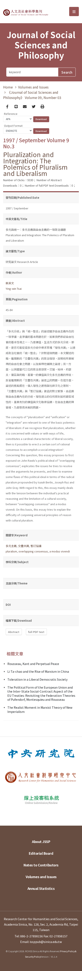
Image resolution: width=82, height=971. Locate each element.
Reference (10, 114)
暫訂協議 (35, 546)
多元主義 (11, 546)
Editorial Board (41, 853)
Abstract (13, 632)
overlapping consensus (33, 551)
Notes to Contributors (41, 864)
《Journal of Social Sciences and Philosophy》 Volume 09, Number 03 (32, 95)
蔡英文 (10, 283)
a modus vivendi (59, 551)
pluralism (11, 551)
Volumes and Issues (33, 87)
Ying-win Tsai (14, 289)
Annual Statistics (41, 888)
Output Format (13, 126)
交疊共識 (23, 546)
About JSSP (41, 841)
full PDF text (36, 632)
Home (8, 87)
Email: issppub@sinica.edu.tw (41, 942)
